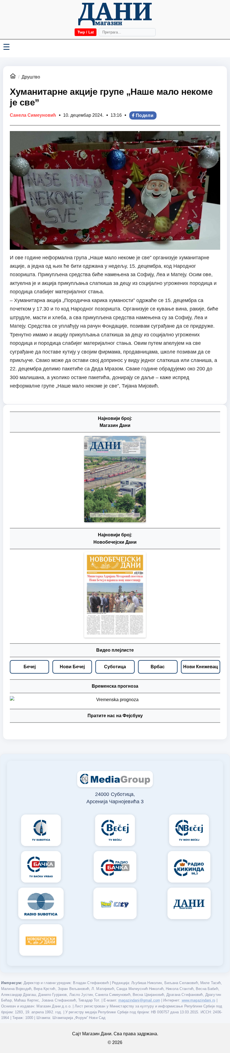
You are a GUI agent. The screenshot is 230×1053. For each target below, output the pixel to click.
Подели (144, 115)
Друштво (31, 77)
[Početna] (115, 14)
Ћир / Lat (85, 32)
